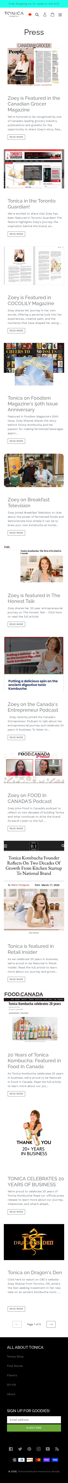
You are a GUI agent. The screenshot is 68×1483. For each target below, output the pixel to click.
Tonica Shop (15, 1356)
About (11, 1394)
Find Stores (15, 1366)
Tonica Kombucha (27, 1471)
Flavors (12, 1375)
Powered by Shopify (49, 1471)
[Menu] (60, 14)
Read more (16, 137)
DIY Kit (11, 1384)
